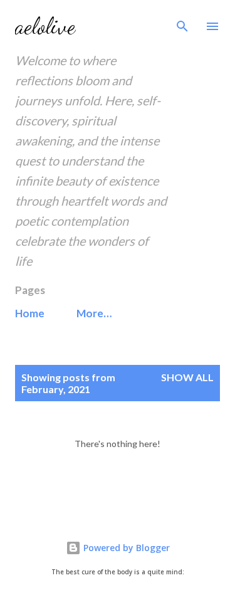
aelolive (45, 26)
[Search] (182, 22)
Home (29, 313)
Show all (187, 377)
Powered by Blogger (125, 548)
